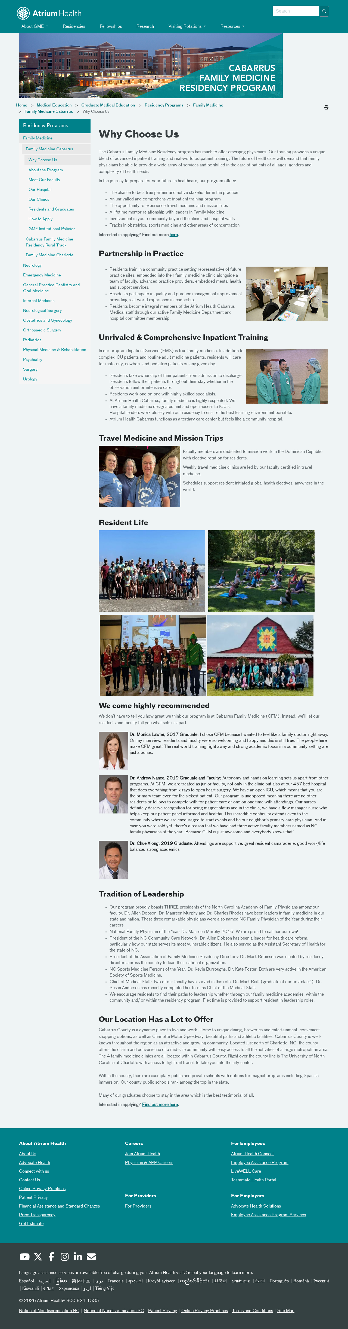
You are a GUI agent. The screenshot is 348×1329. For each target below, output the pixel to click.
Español (26, 1281)
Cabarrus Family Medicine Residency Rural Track (49, 242)
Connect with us (34, 1171)
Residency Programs (164, 105)
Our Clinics (39, 200)
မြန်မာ (61, 1281)
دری (99, 1281)
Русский (321, 1281)
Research (144, 27)
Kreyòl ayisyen (161, 1281)
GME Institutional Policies (52, 229)
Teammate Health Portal (253, 1180)
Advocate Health (34, 1163)
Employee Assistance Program (259, 1163)
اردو (87, 1289)
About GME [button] (32, 27)
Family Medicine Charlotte (49, 255)
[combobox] (296, 11)
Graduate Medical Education (108, 105)
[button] (324, 11)
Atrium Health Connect (252, 1154)
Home (21, 105)
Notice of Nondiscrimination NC (49, 1311)
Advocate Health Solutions (256, 1206)
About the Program (46, 170)
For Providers (138, 1206)
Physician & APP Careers (149, 1163)
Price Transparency (37, 1215)
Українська (69, 1289)
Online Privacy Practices (42, 1189)
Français (115, 1281)
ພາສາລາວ (241, 1281)
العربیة (45, 1281)
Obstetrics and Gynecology (47, 320)
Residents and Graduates (51, 209)
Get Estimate (31, 1224)
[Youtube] (24, 1257)
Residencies (73, 27)
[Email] (91, 1257)
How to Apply (40, 219)
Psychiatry (32, 360)
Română (301, 1281)
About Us (27, 1154)
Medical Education (54, 105)
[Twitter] (37, 1257)
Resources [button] (230, 27)
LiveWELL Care (246, 1171)
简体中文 (81, 1281)
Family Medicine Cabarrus (48, 112)
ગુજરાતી (135, 1281)
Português (279, 1281)
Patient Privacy (33, 1198)
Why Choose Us (43, 160)
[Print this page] (326, 106)
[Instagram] (64, 1257)
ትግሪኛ (48, 1289)
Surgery (30, 369)
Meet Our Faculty (44, 180)
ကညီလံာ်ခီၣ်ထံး (194, 1281)
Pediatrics (32, 340)
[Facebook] (51, 1257)
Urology (30, 379)
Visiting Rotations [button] (185, 27)
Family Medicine (208, 105)
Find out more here (160, 1105)
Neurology (32, 265)
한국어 (220, 1281)
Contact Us (29, 1180)
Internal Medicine (39, 301)
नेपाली (260, 1281)
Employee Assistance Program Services (268, 1215)
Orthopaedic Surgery (42, 330)
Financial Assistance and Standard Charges (59, 1206)
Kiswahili (30, 1289)
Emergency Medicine (42, 275)
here (174, 235)
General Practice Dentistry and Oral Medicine (51, 288)
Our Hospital (40, 190)
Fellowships (110, 27)
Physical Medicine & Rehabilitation (54, 350)
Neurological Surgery (42, 311)
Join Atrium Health (142, 1154)
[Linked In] (77, 1257)
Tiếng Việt (104, 1289)
